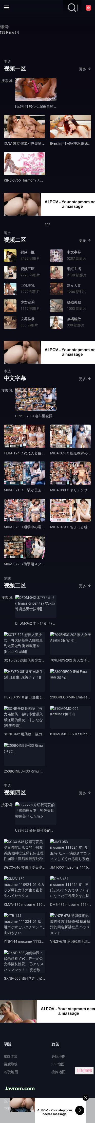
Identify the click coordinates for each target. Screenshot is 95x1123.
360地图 (58, 1064)
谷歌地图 (11, 1072)
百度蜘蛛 (11, 1064)
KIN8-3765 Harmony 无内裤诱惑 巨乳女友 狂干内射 (44, 180)
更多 (82, 69)
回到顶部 (84, 1070)
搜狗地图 (58, 1072)
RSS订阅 (10, 1056)
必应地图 (58, 1056)
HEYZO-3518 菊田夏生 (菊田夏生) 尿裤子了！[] (40, 697)
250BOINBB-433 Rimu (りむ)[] (27, 771)
